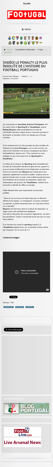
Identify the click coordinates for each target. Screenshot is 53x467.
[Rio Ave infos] (36, 38)
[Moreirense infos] (41, 43)
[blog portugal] (26, 408)
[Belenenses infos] (40, 38)
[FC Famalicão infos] (13, 38)
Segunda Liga (9, 307)
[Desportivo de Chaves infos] (21, 43)
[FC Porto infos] (9, 38)
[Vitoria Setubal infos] (25, 43)
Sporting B (19, 307)
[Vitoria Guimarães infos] (14, 43)
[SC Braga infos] (33, 38)
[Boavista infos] (10, 43)
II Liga (30, 76)
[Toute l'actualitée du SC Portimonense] (29, 43)
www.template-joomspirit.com (52, 459)
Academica (29, 307)
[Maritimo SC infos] (29, 38)
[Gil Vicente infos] (17, 38)
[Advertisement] (28, 243)
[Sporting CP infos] (21, 38)
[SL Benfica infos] (25, 38)
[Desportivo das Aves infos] (37, 43)
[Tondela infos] (33, 43)
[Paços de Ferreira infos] (17, 43)
